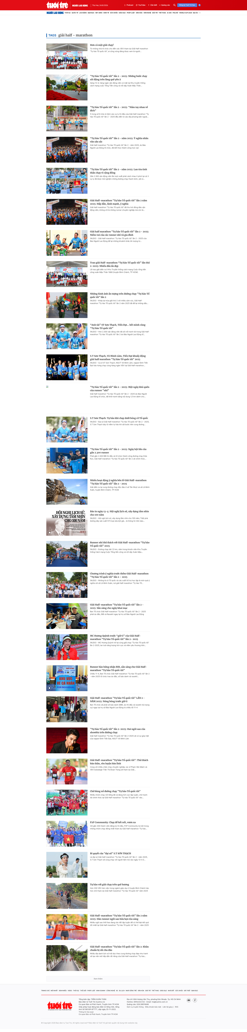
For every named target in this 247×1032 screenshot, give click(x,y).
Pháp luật (131, 13)
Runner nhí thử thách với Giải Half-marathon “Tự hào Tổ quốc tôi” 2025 (119, 544)
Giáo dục (122, 13)
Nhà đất (171, 990)
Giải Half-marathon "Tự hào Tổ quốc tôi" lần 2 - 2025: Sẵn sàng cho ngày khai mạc (117, 606)
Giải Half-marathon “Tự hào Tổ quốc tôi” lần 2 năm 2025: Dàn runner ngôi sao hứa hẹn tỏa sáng (118, 917)
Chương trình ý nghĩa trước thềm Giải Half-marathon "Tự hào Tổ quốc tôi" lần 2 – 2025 (119, 575)
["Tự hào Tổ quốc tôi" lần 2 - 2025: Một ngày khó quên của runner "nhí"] (66, 398)
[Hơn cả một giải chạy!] (66, 56)
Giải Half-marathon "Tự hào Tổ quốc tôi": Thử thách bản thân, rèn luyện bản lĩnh (119, 762)
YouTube (141, 5)
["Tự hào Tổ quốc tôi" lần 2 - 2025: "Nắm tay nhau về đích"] (66, 118)
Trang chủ (45, 990)
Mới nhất (54, 990)
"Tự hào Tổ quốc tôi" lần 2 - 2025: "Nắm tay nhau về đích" (119, 109)
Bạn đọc (91, 13)
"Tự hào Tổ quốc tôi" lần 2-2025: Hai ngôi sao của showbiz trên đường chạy (117, 731)
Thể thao (162, 13)
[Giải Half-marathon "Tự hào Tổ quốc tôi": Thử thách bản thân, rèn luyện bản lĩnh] (66, 771)
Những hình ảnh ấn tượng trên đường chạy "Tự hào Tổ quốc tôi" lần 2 (119, 295)
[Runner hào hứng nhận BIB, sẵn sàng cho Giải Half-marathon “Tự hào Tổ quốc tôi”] (66, 678)
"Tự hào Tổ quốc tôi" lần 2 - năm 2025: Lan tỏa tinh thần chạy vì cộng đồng (118, 171)
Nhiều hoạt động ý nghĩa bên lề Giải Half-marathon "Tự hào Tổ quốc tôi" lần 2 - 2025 (118, 482)
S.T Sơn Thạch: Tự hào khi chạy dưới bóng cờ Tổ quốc (119, 418)
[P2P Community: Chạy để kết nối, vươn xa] (66, 834)
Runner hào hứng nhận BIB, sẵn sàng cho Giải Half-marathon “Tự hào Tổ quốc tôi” (118, 668)
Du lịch (122, 990)
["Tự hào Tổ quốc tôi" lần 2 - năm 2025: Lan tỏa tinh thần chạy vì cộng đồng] (66, 181)
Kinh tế (106, 13)
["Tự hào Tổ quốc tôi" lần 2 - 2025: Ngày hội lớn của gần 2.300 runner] (66, 460)
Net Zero (98, 13)
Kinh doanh (100, 990)
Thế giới (83, 990)
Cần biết (153, 5)
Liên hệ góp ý (168, 1007)
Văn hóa (141, 990)
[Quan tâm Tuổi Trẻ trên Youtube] (189, 1000)
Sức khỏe (114, 13)
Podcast (130, 5)
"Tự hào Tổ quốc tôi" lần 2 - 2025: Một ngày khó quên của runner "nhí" (119, 389)
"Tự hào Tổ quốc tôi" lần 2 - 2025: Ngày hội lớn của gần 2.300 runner (118, 451)
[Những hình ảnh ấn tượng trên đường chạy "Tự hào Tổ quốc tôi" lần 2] (66, 305)
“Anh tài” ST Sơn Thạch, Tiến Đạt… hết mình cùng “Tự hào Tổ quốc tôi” (117, 326)
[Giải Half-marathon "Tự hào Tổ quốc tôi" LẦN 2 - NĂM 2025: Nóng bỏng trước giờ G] (66, 709)
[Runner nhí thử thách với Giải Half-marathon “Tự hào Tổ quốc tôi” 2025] (66, 554)
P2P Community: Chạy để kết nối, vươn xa (113, 822)
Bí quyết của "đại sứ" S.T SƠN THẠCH (110, 853)
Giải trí (155, 13)
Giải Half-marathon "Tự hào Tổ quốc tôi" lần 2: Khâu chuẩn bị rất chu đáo (119, 948)
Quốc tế (75, 13)
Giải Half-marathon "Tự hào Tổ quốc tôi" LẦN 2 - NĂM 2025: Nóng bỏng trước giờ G (117, 700)
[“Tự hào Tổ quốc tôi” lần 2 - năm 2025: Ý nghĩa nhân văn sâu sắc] (66, 150)
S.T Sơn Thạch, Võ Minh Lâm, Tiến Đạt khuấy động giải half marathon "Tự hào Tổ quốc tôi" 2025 (118, 358)
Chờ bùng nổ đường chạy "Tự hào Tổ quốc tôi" (115, 791)
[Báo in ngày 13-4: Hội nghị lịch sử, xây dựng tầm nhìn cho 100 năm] (66, 523)
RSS (176, 1007)
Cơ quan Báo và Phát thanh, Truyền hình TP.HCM (98, 1014)
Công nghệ (110, 990)
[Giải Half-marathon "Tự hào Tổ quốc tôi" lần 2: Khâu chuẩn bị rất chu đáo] (66, 958)
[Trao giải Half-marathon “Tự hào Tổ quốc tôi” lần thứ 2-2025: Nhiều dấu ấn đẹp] (66, 274)
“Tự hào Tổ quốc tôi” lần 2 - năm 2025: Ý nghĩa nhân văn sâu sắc (119, 140)
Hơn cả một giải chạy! (102, 45)
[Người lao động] (80, 5)
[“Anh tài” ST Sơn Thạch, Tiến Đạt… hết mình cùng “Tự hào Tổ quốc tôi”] (66, 336)
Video (70, 990)
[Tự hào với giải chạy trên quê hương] (66, 896)
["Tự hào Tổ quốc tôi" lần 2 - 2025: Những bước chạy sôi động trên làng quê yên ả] (66, 87)
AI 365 (169, 13)
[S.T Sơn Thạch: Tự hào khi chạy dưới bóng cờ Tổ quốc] (66, 429)
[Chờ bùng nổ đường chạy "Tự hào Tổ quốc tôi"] (66, 803)
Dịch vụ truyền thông (135, 1007)
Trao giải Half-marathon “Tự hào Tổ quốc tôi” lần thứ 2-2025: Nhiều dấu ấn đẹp (120, 264)
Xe (117, 990)
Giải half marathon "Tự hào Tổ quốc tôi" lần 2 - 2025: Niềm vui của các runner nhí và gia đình (119, 233)
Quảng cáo (165, 5)
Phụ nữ (175, 13)
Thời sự (68, 13)
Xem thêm (98, 979)
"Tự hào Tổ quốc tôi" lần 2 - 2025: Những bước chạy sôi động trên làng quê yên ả (118, 78)
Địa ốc (195, 13)
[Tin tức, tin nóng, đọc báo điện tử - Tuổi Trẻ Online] (59, 5)
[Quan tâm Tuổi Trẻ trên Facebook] (195, 1000)
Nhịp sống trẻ (131, 990)
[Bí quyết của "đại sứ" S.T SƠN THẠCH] (66, 865)
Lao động (83, 13)
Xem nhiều (63, 990)
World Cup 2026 (185, 13)
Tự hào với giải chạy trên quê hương (109, 884)
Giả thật (187, 990)
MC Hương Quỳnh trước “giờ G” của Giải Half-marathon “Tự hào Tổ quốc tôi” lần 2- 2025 (115, 637)
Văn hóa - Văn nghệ (143, 13)
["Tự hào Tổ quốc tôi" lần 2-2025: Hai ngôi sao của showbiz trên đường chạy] (66, 740)
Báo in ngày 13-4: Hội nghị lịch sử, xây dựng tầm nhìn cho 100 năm (119, 513)
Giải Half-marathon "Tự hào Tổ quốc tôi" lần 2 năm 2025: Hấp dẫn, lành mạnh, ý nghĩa (118, 202)
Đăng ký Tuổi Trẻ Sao (187, 5)
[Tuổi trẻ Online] (60, 1005)
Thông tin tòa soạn (86, 1012)
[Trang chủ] (55, 13)
